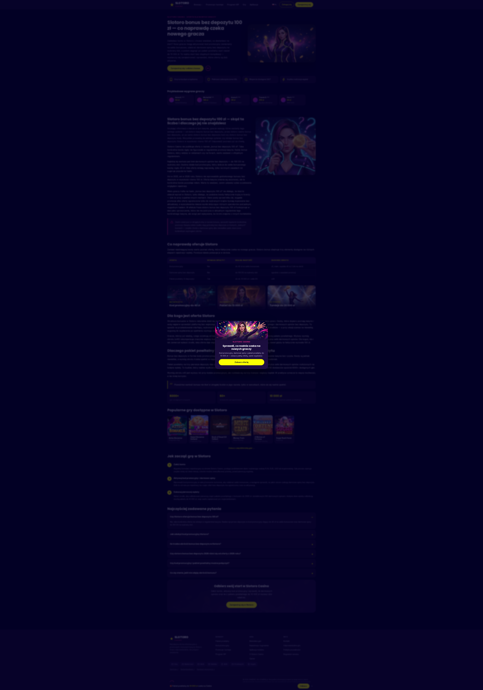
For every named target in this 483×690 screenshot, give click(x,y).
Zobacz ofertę (241, 362)
